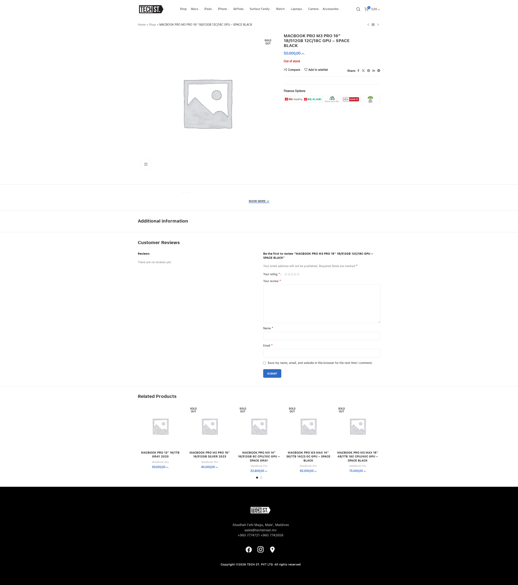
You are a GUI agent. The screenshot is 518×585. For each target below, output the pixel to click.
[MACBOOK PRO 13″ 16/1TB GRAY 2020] (160, 426)
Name (268, 328)
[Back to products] (373, 24)
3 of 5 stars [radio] (291, 274)
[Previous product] (368, 24)
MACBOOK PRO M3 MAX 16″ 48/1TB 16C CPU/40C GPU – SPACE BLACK (357, 456)
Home (142, 24)
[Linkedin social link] (373, 70)
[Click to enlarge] (146, 164)
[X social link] (363, 70)
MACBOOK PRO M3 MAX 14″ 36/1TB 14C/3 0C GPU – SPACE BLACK (308, 456)
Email (268, 345)
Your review (272, 281)
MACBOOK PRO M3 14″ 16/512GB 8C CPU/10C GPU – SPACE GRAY (259, 456)
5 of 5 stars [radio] (298, 274)
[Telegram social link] (378, 70)
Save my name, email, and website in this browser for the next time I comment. (320, 363)
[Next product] (378, 24)
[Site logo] (151, 9)
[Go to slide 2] (261, 478)
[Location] (272, 549)
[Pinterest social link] (368, 70)
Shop (152, 24)
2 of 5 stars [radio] (288, 274)
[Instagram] (260, 549)
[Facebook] (248, 549)
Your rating (271, 274)
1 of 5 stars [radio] (285, 274)
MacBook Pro (160, 462)
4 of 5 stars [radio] (295, 274)
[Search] (358, 9)
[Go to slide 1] (257, 478)
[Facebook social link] (358, 70)
